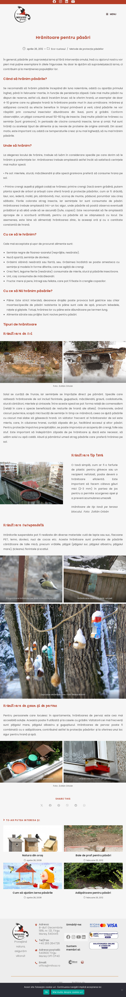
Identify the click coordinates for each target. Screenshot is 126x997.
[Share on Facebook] (50, 805)
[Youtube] (78, 937)
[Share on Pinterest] (58, 805)
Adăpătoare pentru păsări (93, 893)
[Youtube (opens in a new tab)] (72, 1)
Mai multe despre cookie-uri (68, 992)
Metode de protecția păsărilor (87, 49)
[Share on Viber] (67, 805)
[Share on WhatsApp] (84, 805)
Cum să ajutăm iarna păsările (33, 893)
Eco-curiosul (58, 49)
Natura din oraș (32, 855)
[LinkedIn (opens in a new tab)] (67, 1)
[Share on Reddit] (76, 805)
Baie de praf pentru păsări (93, 855)
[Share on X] (41, 805)
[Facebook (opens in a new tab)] (54, 1)
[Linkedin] (84, 937)
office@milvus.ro (49, 966)
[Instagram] (73, 937)
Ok (46, 992)
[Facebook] (68, 937)
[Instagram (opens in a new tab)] (61, 1)
